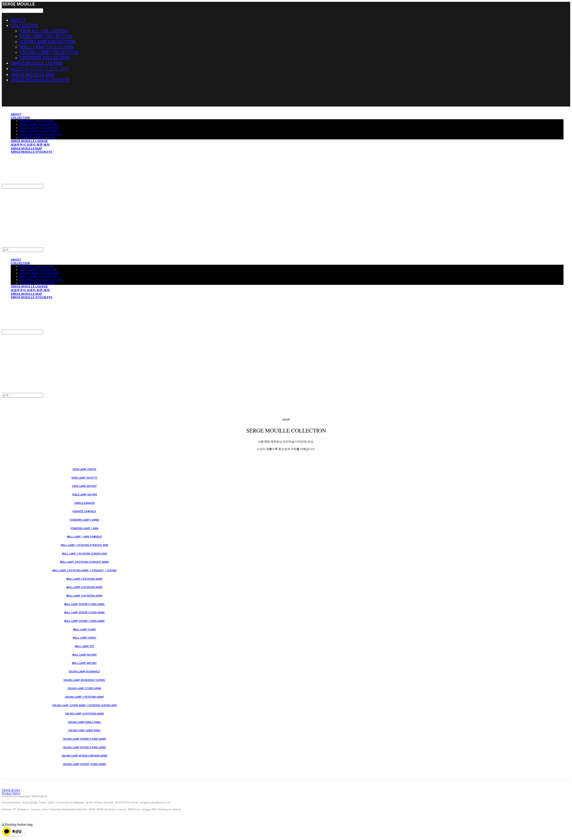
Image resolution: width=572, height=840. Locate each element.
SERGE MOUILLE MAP (33, 74)
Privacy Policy (11, 793)
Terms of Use (11, 790)
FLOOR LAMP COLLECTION (47, 41)
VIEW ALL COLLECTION (44, 31)
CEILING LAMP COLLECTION (49, 52)
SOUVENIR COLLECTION (45, 57)
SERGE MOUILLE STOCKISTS (40, 80)
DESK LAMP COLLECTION (46, 36)
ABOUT (18, 20)
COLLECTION (24, 25)
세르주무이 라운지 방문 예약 (39, 68)
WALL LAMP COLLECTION (47, 47)
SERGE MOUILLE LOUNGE (37, 63)
